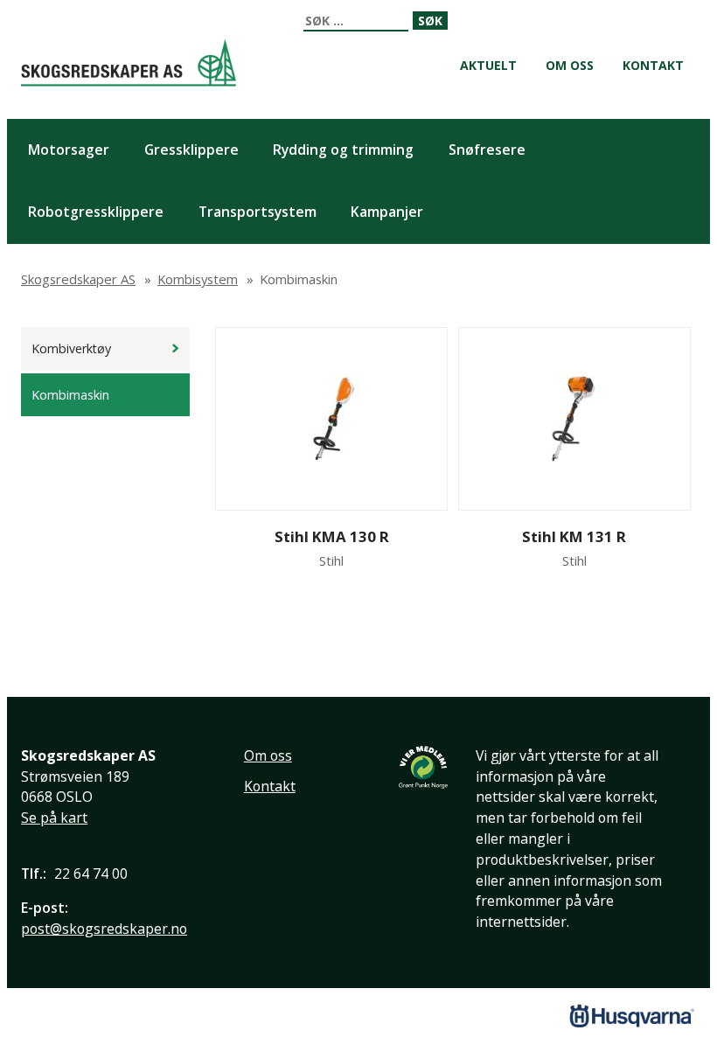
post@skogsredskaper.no (104, 928)
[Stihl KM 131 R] (574, 419)
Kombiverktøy (71, 348)
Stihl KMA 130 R (332, 536)
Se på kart (54, 817)
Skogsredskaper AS (128, 62)
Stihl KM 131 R (574, 536)
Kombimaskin (70, 394)
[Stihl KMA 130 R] (332, 419)
